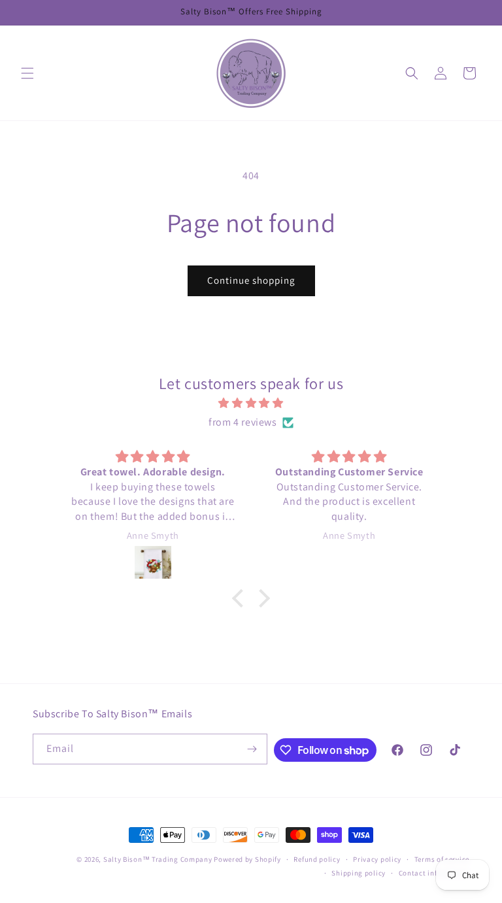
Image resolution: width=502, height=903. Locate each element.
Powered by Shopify (247, 859)
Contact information (434, 872)
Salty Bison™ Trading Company (157, 859)
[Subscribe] (252, 749)
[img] (250, 403)
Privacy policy (377, 859)
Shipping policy (358, 872)
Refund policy (316, 859)
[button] (27, 73)
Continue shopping (251, 280)
